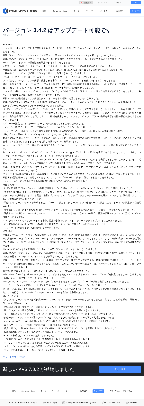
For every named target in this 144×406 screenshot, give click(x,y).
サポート (119, 3)
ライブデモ (135, 11)
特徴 (14, 391)
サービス (55, 391)
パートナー (69, 391)
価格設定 (83, 391)
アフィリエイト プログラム (121, 391)
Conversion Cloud (28, 391)
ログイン (136, 3)
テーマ (43, 391)
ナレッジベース (103, 3)
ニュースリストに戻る (14, 357)
